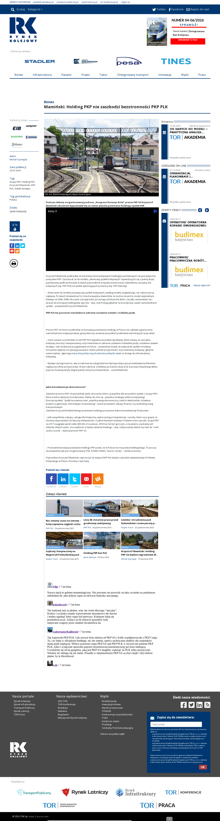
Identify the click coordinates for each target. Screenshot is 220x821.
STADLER (106, 769)
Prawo (85, 75)
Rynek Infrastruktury (24, 762)
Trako (105, 776)
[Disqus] (102, 644)
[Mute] (68, 288)
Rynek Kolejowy (22, 759)
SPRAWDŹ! (189, 24)
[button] (200, 236)
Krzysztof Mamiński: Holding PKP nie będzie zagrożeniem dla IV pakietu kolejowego (139, 575)
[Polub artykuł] (12, 266)
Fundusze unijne (110, 779)
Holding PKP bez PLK (95, 573)
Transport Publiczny (24, 766)
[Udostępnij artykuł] (17, 266)
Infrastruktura (42, 75)
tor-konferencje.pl (109, 2)
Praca (202, 75)
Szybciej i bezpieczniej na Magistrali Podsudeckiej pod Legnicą (62, 575)
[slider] (102, 284)
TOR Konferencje (67, 762)
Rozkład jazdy (109, 759)
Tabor (103, 75)
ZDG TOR (62, 759)
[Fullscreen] (154, 288)
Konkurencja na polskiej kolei (117, 772)
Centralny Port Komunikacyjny (117, 786)
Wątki (185, 75)
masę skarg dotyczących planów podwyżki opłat (96, 373)
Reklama (62, 769)
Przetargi (106, 782)
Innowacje (164, 75)
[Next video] (59, 288)
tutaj (86, 481)
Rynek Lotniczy (21, 769)
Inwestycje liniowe (111, 762)
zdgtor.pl (125, 2)
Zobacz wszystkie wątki (112, 792)
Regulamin (63, 772)
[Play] (50, 288)
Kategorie (34, 9)
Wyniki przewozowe (112, 766)
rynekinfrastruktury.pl (43, 2)
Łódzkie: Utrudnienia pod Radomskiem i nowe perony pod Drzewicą (139, 544)
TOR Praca (19, 772)
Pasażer (66, 75)
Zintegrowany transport (132, 75)
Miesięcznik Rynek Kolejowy (72, 776)
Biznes (18, 75)
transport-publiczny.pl (67, 2)
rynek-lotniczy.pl (89, 2)
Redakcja (63, 766)
